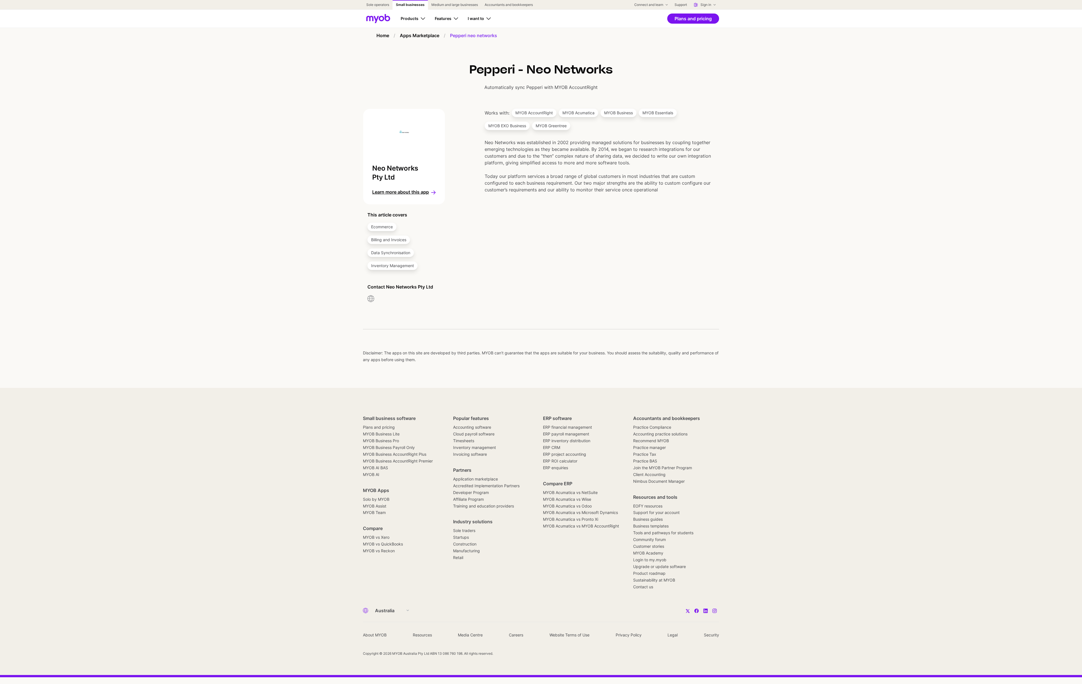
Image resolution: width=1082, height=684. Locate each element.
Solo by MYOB (376, 499)
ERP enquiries (555, 467)
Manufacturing (466, 550)
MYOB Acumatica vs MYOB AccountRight (581, 526)
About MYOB (375, 634)
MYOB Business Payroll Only (389, 447)
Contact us (643, 586)
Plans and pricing (379, 427)
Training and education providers (483, 506)
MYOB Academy (648, 553)
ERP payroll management (566, 434)
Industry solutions (473, 521)
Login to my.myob (649, 559)
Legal (673, 634)
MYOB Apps (376, 490)
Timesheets (463, 440)
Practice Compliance (652, 427)
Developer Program (471, 492)
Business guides (648, 519)
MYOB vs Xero (376, 537)
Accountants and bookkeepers (666, 418)
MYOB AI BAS (375, 467)
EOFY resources (647, 506)
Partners (462, 470)
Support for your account (656, 512)
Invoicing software (470, 454)
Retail (458, 557)
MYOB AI (371, 474)
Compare (373, 528)
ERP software (557, 418)
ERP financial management (567, 427)
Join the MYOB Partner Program (662, 467)
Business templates (651, 526)
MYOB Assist (374, 506)
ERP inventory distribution (566, 440)
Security (711, 634)
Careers (516, 634)
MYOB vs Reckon (379, 550)
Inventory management (474, 447)
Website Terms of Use (569, 634)
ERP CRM (551, 447)
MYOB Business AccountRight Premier (398, 461)
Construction (464, 544)
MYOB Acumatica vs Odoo (567, 506)
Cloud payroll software (474, 434)
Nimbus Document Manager (659, 481)
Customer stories (648, 546)
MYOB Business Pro (381, 440)
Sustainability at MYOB (654, 580)
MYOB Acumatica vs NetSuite (570, 492)
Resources (422, 634)
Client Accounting (649, 474)
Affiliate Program (468, 499)
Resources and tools (655, 497)
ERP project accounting (564, 454)
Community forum (649, 539)
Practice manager (649, 447)
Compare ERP (557, 483)
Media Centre (470, 634)
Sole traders (464, 530)
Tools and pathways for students (663, 532)
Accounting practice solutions (660, 434)
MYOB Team (374, 512)
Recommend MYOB (651, 440)
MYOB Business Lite (381, 434)
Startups (461, 537)
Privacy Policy (629, 634)
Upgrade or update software (659, 566)
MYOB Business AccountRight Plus (394, 454)
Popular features (471, 418)
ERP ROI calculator (560, 461)
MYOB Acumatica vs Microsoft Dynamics (580, 512)
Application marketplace (475, 479)
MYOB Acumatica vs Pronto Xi (570, 519)
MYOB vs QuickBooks (383, 544)
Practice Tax (644, 454)
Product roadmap (649, 573)
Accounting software (472, 427)
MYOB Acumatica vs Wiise (567, 499)
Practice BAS (645, 461)
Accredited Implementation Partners (486, 485)
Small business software (389, 418)
